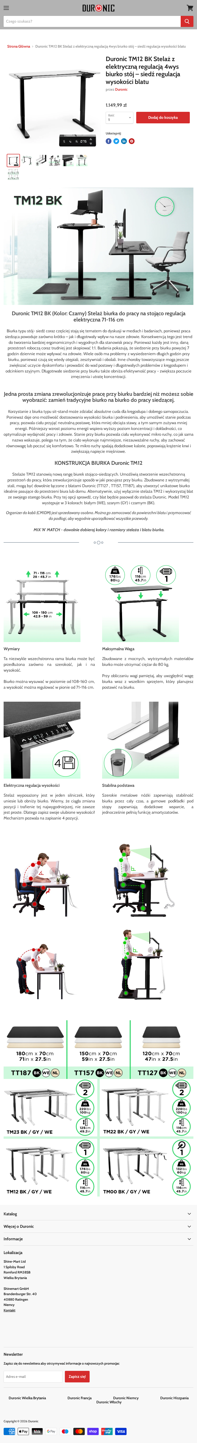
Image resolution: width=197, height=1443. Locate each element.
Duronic (121, 89)
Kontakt (9, 1310)
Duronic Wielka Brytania (38, 1398)
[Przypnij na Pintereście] (132, 141)
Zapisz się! (77, 1376)
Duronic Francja (90, 1398)
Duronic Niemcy (136, 1398)
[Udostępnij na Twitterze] (116, 141)
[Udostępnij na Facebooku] (108, 141)
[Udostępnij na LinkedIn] (124, 141)
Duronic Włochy (109, 1402)
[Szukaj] (187, 21)
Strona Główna (18, 46)
